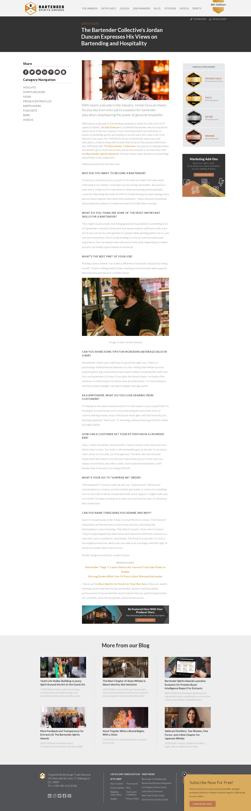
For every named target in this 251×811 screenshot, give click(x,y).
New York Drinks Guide (153, 795)
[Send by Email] (57, 72)
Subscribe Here (202, 804)
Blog (157, 8)
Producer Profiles (37, 101)
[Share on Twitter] (32, 72)
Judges (124, 8)
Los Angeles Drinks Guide (154, 787)
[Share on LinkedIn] (44, 72)
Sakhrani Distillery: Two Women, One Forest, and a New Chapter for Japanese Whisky (186, 735)
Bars (26, 115)
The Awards (89, 8)
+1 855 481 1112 (61, 785)
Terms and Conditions (131, 793)
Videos (184, 8)
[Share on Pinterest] (51, 72)
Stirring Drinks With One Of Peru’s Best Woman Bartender (125, 576)
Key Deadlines (117, 787)
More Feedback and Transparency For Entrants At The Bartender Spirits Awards (62, 735)
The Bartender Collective (120, 146)
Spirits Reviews (34, 92)
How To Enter (116, 783)
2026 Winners (141, 8)
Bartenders (90, 23)
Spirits (196, 8)
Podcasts (30, 110)
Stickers (170, 8)
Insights (29, 87)
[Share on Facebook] (26, 72)
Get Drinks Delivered (152, 791)
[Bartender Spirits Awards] (44, 13)
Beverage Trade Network (154, 779)
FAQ (128, 787)
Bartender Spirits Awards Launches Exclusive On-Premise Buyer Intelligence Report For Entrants (185, 684)
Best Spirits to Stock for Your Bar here (123, 583)
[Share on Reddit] (38, 72)
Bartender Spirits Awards (102, 153)
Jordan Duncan (110, 127)
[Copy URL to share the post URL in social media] (63, 72)
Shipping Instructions (116, 793)
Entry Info (108, 8)
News (27, 96)
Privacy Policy (132, 798)
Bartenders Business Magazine (156, 783)
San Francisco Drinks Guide (155, 799)
